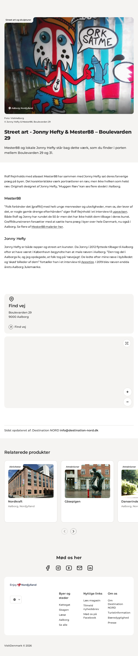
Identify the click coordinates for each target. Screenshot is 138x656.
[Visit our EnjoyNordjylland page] (69, 568)
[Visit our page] (58, 568)
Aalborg (64, 619)
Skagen (64, 609)
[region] (69, 372)
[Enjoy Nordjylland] (23, 584)
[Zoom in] (127, 392)
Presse (112, 622)
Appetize (87, 262)
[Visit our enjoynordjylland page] (48, 568)
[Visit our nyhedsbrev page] (79, 568)
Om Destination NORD (115, 604)
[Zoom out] (127, 402)
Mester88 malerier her (47, 226)
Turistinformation (119, 612)
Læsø (62, 614)
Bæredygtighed (118, 617)
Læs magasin (91, 600)
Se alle (63, 624)
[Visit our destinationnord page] (90, 568)
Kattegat (64, 604)
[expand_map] (127, 343)
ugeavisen (120, 211)
